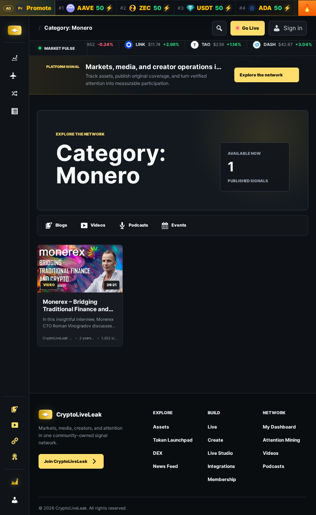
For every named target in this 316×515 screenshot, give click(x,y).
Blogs (61, 225)
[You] (15, 500)
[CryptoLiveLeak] (15, 30)
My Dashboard (279, 427)
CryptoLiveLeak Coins (58, 338)
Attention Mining (281, 440)
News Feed (165, 466)
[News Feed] (14, 111)
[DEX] (14, 93)
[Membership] (14, 456)
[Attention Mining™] (15, 481)
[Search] (219, 28)
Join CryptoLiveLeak (65, 461)
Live (212, 427)
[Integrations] (14, 441)
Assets (161, 427)
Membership (222, 479)
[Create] (14, 409)
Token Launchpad (173, 440)
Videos (98, 225)
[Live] (14, 425)
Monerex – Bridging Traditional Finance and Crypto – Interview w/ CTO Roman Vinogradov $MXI (79, 305)
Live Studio (220, 453)
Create (215, 440)
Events (178, 225)
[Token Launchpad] (14, 76)
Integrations (221, 466)
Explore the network (261, 75)
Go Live (250, 28)
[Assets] (14, 58)
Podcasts (138, 225)
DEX (158, 453)
